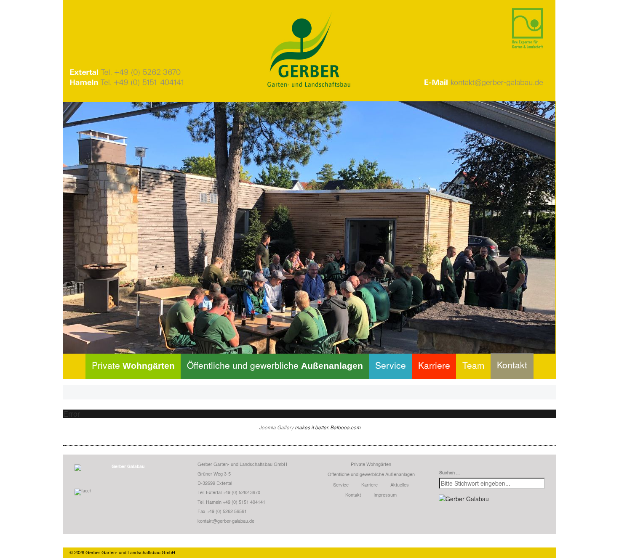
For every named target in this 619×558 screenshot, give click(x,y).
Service (390, 365)
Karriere (434, 365)
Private (133, 365)
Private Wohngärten (371, 463)
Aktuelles (399, 484)
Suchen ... (449, 472)
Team (473, 365)
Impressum (385, 494)
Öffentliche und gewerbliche (275, 365)
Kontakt (512, 364)
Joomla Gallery (276, 427)
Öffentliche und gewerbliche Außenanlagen (371, 474)
